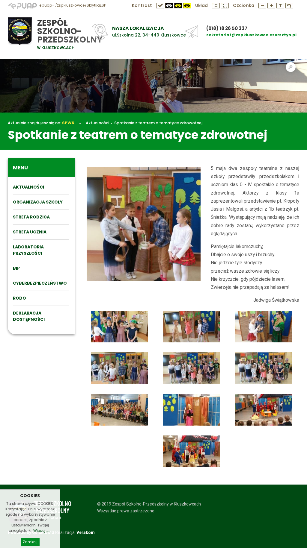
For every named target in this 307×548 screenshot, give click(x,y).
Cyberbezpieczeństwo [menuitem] (40, 283)
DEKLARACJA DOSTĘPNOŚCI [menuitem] (29, 316)
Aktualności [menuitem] (28, 187)
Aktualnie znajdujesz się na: (41, 123)
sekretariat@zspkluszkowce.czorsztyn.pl (251, 35)
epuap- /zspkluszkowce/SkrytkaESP (72, 5)
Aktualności (97, 123)
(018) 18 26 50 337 (226, 28)
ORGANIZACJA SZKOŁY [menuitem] (38, 202)
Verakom (85, 532)
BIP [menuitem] (16, 268)
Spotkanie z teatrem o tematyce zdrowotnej (158, 123)
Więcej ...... (42, 530)
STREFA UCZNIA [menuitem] (29, 232)
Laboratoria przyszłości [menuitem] (28, 250)
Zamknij (30, 541)
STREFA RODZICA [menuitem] (31, 217)
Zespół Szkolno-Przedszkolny (70, 31)
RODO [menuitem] (19, 298)
